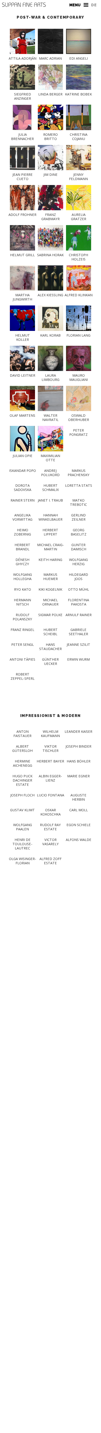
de (94, 5)
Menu (75, 5)
